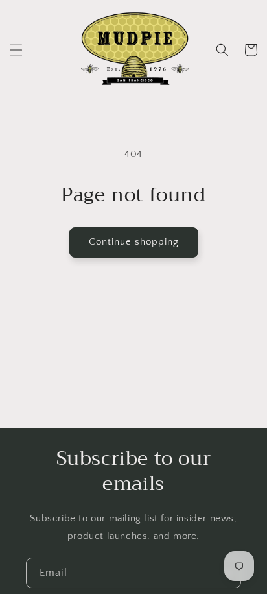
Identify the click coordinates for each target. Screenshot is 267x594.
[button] (16, 50)
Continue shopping (134, 241)
